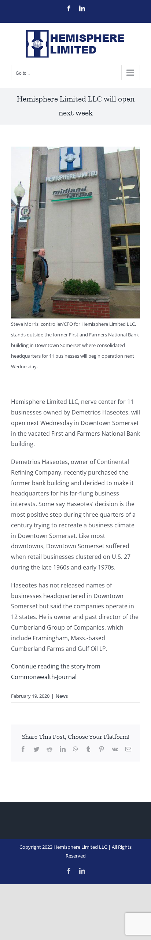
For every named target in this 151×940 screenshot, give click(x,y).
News (62, 696)
